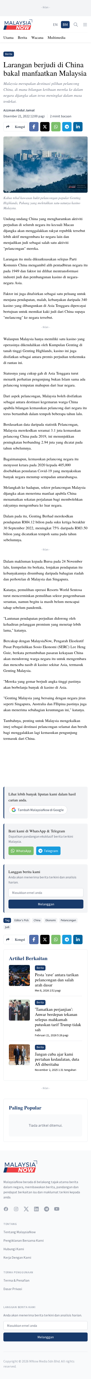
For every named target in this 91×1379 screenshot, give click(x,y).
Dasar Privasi (12, 1289)
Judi (7, 927)
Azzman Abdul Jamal (18, 110)
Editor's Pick (21, 920)
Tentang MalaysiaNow (19, 1232)
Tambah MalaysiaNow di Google (41, 810)
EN (55, 24)
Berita (22, 37)
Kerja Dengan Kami (17, 1257)
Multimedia (56, 37)
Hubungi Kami (13, 1249)
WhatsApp (23, 851)
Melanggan (46, 904)
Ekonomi (51, 920)
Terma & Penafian (16, 1280)
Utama (8, 37)
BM (65, 24)
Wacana (37, 37)
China (37, 920)
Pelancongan (68, 920)
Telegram (51, 851)
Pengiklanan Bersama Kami (23, 1240)
